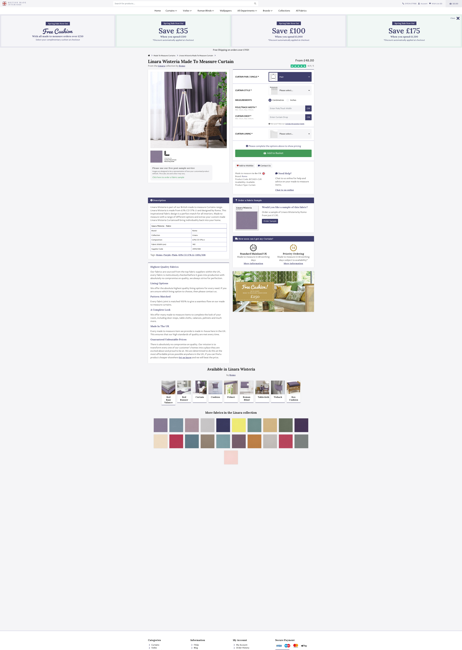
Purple (167, 255)
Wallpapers (226, 10)
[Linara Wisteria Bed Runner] (184, 387)
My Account (241, 645)
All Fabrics (301, 10)
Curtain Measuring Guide (294, 124)
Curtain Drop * (244, 117)
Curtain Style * (243, 90)
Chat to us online (284, 190)
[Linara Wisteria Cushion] (215, 387)
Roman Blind (246, 398)
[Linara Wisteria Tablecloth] (262, 387)
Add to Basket (274, 153)
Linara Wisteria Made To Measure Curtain (196, 55)
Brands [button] (266, 10)
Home (157, 10)
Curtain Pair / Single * (247, 77)
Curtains (155, 645)
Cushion (215, 397)
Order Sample (269, 221)
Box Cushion (293, 398)
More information (253, 263)
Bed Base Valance (168, 400)
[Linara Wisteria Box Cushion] (293, 387)
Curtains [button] (170, 10)
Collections (284, 10)
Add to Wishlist (246, 165)
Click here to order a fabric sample (168, 177)
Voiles (154, 648)
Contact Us (265, 165)
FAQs (196, 645)
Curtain (200, 397)
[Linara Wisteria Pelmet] (231, 387)
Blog (195, 648)
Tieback (278, 397)
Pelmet (231, 397)
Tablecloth (262, 397)
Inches (293, 100)
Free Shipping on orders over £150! (231, 49)
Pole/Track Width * (246, 108)
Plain (174, 255)
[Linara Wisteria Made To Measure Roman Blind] (246, 387)
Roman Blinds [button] (205, 10)
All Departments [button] (246, 10)
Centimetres (278, 100)
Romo (182, 65)
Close (452, 18)
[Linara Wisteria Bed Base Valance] (168, 387)
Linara (161, 65)
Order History (242, 648)
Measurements (243, 100)
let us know (185, 357)
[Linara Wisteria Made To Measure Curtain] (200, 387)
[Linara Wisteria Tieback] (278, 387)
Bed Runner (184, 398)
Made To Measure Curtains (164, 55)
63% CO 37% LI (186, 255)
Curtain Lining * (243, 134)
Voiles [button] (186, 10)
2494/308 (200, 255)
